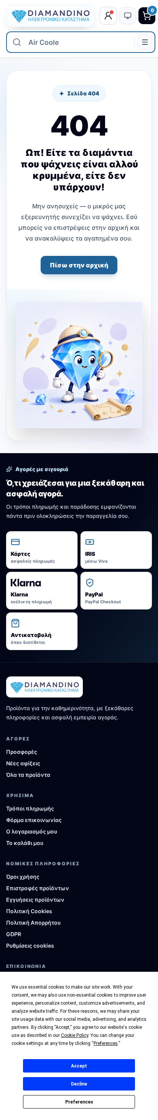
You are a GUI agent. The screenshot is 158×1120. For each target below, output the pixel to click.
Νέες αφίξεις (23, 763)
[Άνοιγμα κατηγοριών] (145, 42)
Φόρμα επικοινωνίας (34, 820)
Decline (79, 1084)
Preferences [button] (106, 1043)
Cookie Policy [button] (74, 1035)
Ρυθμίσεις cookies (30, 945)
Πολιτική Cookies (29, 911)
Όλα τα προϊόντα (28, 774)
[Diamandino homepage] (50, 16)
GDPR (13, 934)
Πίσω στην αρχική (79, 265)
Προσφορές (21, 751)
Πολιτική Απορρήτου (33, 922)
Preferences (79, 1102)
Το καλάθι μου (24, 843)
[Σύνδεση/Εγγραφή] (108, 16)
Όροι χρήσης (23, 876)
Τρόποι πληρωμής (30, 808)
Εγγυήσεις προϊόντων (35, 899)
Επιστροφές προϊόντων (37, 888)
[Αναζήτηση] (17, 42)
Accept (79, 1066)
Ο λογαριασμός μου (31, 831)
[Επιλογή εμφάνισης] (127, 15)
